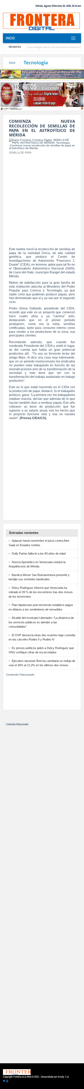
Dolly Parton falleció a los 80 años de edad (39, 553)
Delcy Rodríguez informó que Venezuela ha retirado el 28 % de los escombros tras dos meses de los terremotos (41, 592)
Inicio (10, 38)
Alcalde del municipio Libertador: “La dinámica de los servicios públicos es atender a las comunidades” (41, 622)
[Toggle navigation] (73, 38)
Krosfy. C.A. (63, 1077)
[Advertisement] (42, 199)
